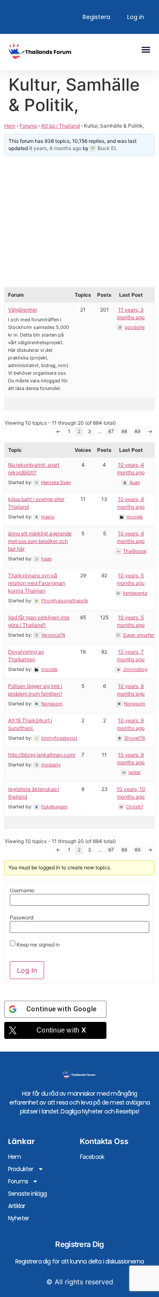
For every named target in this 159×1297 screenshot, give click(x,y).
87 (111, 431)
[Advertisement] (79, 221)
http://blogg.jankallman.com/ (41, 754)
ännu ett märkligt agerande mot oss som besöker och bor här (40, 541)
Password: (22, 917)
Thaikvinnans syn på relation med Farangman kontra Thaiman (36, 583)
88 (124, 431)
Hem (9, 125)
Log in (135, 17)
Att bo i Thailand (60, 125)
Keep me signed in (38, 944)
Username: (22, 890)
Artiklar (16, 1206)
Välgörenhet (22, 309)
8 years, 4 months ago (55, 148)
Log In (27, 970)
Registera (96, 17)
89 (137, 431)
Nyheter (18, 1218)
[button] (146, 49)
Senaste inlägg (27, 1193)
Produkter (20, 1169)
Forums (28, 125)
